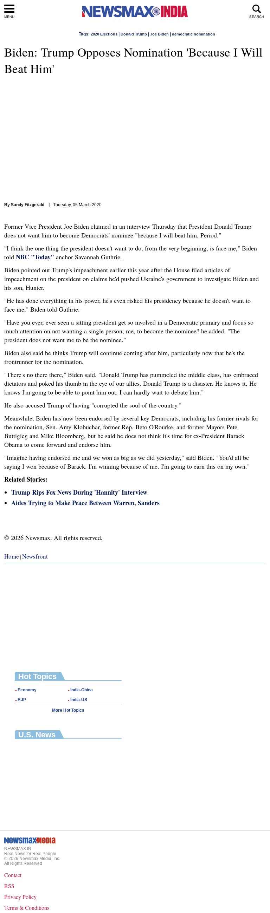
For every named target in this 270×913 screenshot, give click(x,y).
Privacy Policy (20, 896)
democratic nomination (193, 34)
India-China (81, 689)
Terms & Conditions (26, 907)
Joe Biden (159, 34)
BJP (22, 699)
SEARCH (256, 17)
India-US (78, 699)
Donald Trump (134, 34)
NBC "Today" (35, 256)
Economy (27, 689)
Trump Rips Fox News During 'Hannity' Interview (79, 492)
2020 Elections (104, 34)
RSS (9, 885)
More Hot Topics (68, 710)
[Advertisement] (135, 612)
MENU (9, 17)
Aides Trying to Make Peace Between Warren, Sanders (85, 502)
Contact (12, 875)
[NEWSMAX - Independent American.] (135, 11)
